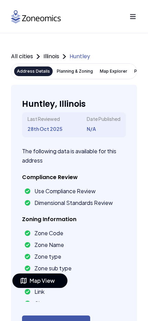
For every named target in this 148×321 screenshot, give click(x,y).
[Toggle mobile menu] (133, 16)
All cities (22, 56)
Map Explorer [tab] (113, 71)
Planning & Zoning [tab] (75, 71)
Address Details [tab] (33, 71)
